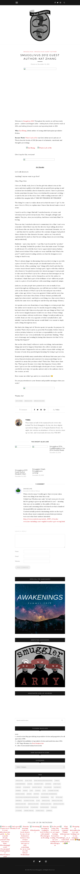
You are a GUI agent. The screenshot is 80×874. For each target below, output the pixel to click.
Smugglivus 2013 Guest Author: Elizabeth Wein (21, 472)
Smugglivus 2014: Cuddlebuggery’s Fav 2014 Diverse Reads (57, 448)
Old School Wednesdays (49, 793)
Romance (19, 800)
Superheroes (44, 807)
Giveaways (26, 787)
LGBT (31, 790)
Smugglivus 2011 (21, 804)
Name (17, 551)
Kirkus (25, 790)
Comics (57, 780)
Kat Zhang (22, 131)
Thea (57, 410)
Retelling (59, 797)
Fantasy (18, 787)
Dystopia (48, 783)
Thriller (54, 807)
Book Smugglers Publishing (43, 780)
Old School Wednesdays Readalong (27, 797)
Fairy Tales (56, 783)
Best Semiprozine (38, 743)
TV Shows (19, 810)
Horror (18, 790)
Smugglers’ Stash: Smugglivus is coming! (38, 471)
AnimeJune (27, 489)
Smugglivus (28, 51)
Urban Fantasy (29, 810)
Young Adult (40, 810)
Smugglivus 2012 (28, 121)
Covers (30, 783)
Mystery (36, 793)
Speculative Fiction (22, 807)
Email (17, 556)
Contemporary (20, 783)
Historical (57, 787)
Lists (44, 790)
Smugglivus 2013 (46, 804)
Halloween (47, 787)
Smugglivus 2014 (59, 804)
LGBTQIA (37, 790)
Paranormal (45, 797)
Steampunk (34, 807)
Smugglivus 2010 (57, 800)
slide (38, 800)
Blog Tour (28, 780)
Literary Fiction (53, 790)
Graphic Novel (37, 787)
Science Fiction (29, 800)
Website (17, 561)
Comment (23, 410)
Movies (29, 793)
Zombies (49, 810)
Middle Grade (20, 793)
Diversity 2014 (38, 783)
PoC (52, 797)
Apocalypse (19, 780)
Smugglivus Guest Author (45, 51)
